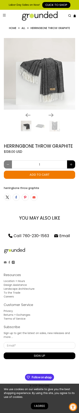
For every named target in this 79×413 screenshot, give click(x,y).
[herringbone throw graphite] (39, 74)
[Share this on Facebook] (16, 197)
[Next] (51, 115)
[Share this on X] (7, 197)
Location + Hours (14, 281)
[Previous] (28, 115)
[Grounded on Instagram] (13, 263)
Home (12, 28)
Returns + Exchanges (17, 315)
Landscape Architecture (19, 289)
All (23, 28)
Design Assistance (15, 285)
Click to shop (56, 5)
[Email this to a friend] (33, 197)
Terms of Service (15, 319)
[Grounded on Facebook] (9, 263)
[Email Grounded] (5, 263)
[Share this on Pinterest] (25, 197)
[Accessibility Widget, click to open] (73, 407)
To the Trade (12, 293)
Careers (9, 296)
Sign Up (39, 356)
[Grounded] (39, 16)
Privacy (8, 311)
